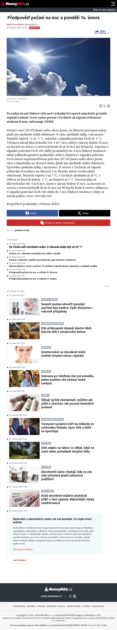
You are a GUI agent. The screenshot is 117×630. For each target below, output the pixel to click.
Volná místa (98, 606)
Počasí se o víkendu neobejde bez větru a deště (34, 253)
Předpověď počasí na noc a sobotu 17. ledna (33, 278)
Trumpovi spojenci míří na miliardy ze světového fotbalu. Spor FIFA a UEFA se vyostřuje (67, 427)
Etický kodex (19, 606)
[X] (104, 106)
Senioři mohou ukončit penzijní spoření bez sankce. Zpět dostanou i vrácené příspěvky (66, 307)
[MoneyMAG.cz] (15, 4)
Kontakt (41, 606)
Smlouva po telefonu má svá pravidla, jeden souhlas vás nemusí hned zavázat (67, 379)
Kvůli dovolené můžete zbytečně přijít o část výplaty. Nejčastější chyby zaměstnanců (67, 499)
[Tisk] (108, 106)
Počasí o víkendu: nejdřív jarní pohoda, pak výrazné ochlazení (42, 260)
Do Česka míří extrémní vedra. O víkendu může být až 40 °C (45, 247)
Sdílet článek (103, 32)
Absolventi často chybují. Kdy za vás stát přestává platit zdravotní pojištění (66, 475)
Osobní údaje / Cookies (78, 606)
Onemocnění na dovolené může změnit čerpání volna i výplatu (63, 353)
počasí (18, 230)
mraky (26, 230)
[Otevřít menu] (112, 3)
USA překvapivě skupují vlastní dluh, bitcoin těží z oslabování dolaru (66, 330)
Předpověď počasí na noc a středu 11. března (33, 272)
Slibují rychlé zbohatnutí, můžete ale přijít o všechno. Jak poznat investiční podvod (67, 403)
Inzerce (61, 606)
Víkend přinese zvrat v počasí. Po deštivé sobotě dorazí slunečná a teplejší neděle (53, 266)
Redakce (31, 606)
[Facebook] (100, 106)
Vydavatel (52, 606)
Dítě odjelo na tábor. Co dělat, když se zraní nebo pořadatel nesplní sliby (67, 449)
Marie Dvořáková (15, 24)
